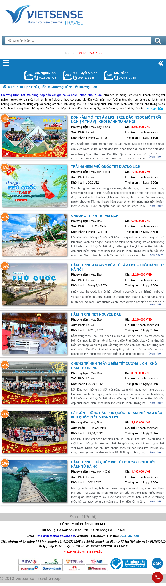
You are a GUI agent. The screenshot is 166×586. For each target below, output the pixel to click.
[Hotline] (157, 577)
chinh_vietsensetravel (75, 77)
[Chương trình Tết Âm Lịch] (34, 235)
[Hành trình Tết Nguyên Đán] (34, 333)
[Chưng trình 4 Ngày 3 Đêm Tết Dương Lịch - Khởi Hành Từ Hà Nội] (34, 382)
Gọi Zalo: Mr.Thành (108, 75)
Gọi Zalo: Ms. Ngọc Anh (29, 75)
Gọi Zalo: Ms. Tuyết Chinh (67, 75)
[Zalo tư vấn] (157, 563)
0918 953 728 (90, 53)
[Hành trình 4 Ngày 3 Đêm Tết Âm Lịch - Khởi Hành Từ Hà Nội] (34, 284)
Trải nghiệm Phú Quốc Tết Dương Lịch (105, 166)
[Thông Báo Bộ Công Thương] (128, 570)
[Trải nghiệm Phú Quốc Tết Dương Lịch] (34, 185)
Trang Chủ (54, 14)
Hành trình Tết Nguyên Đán (96, 314)
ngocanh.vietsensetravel (36, 77)
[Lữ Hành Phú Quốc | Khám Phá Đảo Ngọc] (4, 87)
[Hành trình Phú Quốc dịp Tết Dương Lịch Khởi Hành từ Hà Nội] (34, 481)
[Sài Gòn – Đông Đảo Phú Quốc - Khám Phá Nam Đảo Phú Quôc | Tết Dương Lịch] (34, 432)
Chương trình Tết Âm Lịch (94, 216)
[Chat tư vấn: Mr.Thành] (116, 77)
